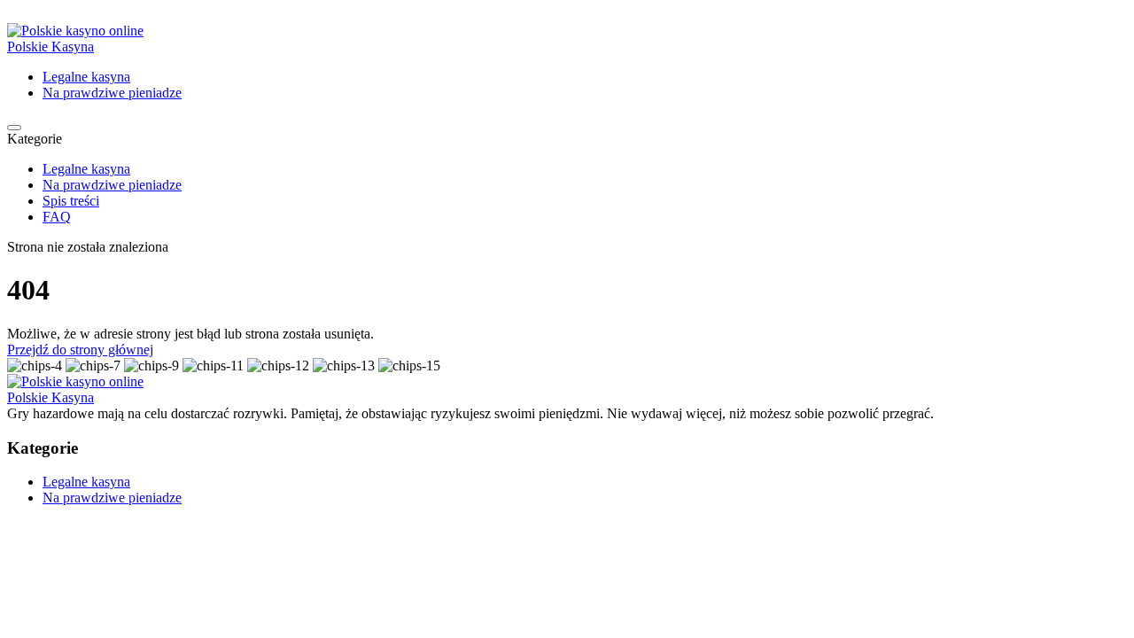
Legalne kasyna (86, 76)
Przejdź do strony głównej (80, 349)
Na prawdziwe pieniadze (112, 92)
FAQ (57, 216)
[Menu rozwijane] (14, 127)
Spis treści (71, 200)
